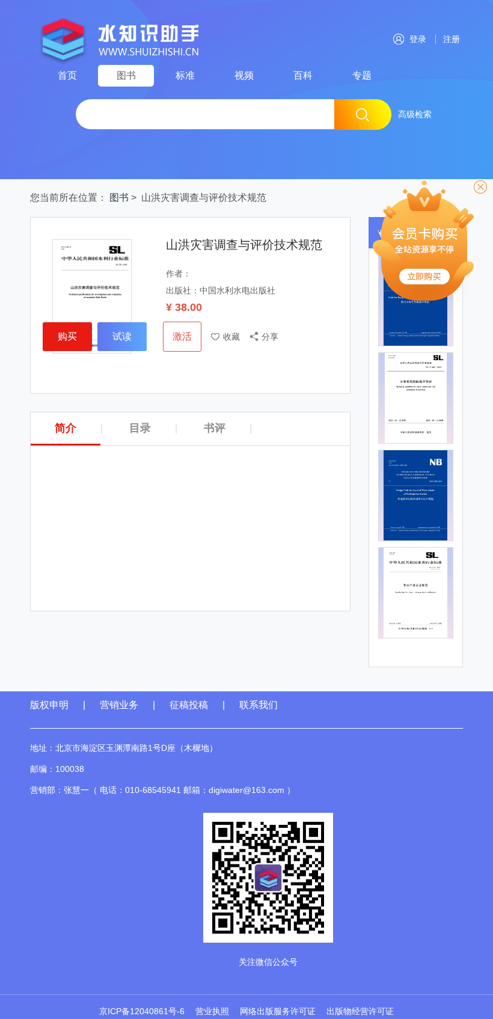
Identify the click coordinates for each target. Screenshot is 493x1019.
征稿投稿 (190, 705)
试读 (122, 336)
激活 (182, 336)
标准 (185, 75)
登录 (417, 39)
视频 (244, 75)
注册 (449, 39)
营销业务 (119, 705)
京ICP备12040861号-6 (142, 1011)
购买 (67, 336)
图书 (126, 75)
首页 (67, 75)
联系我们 (258, 705)
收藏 (231, 336)
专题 (362, 75)
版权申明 (49, 705)
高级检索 (415, 114)
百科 (303, 75)
